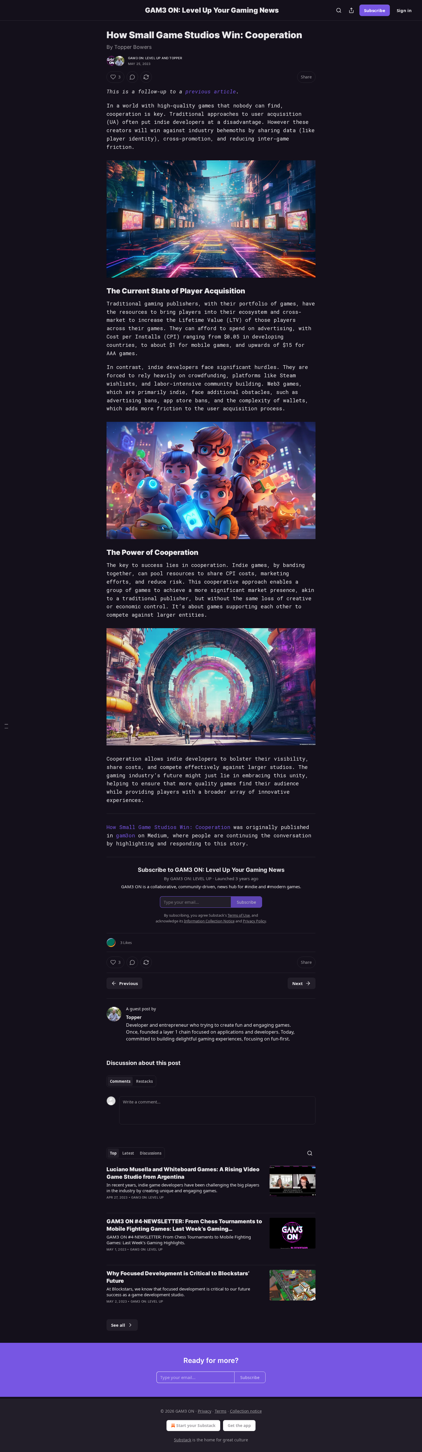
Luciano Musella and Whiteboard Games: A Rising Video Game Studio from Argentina (183, 1173)
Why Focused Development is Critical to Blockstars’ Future (178, 1277)
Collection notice (246, 1411)
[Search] (338, 10)
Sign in (404, 10)
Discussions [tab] (150, 1153)
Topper (175, 58)
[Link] (98, 290)
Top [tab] (113, 1153)
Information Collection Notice (209, 921)
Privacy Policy (254, 921)
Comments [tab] (120, 1081)
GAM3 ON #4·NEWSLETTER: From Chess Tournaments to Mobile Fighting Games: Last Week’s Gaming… (184, 1225)
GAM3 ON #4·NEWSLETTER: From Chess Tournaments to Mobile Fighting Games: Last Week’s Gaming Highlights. (179, 1239)
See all (118, 1325)
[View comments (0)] (132, 77)
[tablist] (131, 1081)
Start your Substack (196, 1425)
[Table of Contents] (6, 726)
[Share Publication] (351, 10)
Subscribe (374, 10)
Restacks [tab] (144, 1081)
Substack (182, 1440)
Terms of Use (239, 915)
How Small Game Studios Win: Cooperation (168, 827)
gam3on (125, 835)
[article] (211, 1187)
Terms (221, 1411)
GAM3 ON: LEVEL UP (144, 58)
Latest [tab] (128, 1153)
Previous (128, 983)
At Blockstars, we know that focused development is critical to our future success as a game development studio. (178, 1291)
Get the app (239, 1425)
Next (297, 983)
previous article (210, 91)
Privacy (204, 1411)
